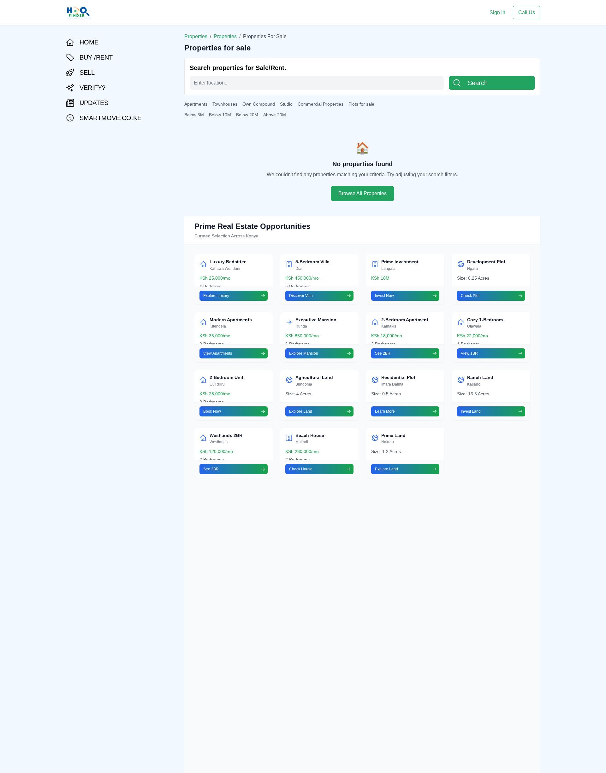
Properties (195, 36)
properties (225, 36)
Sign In (497, 12)
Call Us (526, 12)
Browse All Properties (362, 193)
